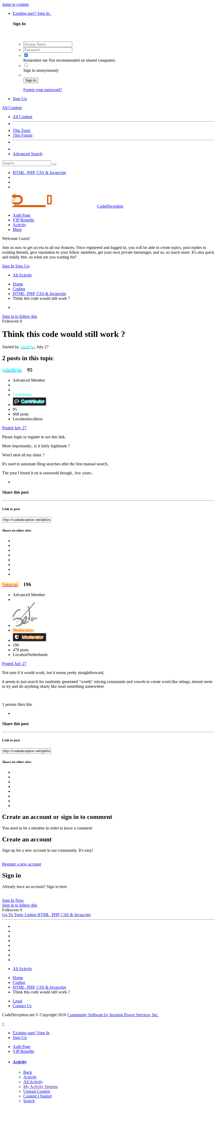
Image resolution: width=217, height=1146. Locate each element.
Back (27, 1072)
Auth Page (21, 215)
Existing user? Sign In (32, 13)
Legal (17, 1001)
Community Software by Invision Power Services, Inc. (113, 1015)
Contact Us (22, 1006)
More (17, 229)
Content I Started (37, 1096)
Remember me (36, 60)
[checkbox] (26, 55)
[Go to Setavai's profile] (25, 625)
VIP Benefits (23, 220)
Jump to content (15, 4)
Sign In (30, 80)
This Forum (22, 135)
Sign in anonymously (41, 70)
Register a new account (21, 864)
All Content (22, 116)
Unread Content (36, 1091)
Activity (19, 224)
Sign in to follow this (19, 316)
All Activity (33, 1082)
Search (29, 1101)
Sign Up (20, 98)
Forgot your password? (42, 89)
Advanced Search (27, 153)
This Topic (22, 130)
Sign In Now (13, 900)
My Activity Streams (40, 1086)
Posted (14, 428)
